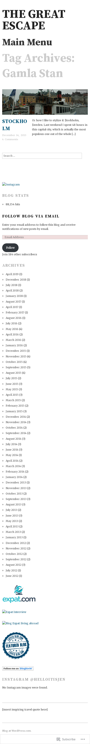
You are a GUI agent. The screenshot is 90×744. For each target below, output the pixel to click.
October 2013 (14, 493)
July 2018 (11, 285)
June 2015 (12, 383)
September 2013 (16, 499)
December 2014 (16, 416)
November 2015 (16, 356)
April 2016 (12, 334)
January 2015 (14, 411)
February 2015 (15, 405)
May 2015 (12, 389)
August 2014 (13, 438)
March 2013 (13, 532)
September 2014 (16, 433)
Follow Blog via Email (30, 216)
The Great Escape (33, 20)
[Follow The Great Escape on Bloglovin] (18, 668)
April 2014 (12, 460)
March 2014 (13, 466)
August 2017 (13, 301)
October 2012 (14, 553)
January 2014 (14, 477)
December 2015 (16, 350)
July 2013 (11, 510)
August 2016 (14, 318)
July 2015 (11, 378)
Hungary (82, 91)
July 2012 (11, 570)
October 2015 (14, 362)
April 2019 (12, 274)
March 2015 (13, 400)
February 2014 (15, 471)
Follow (10, 247)
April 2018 (12, 290)
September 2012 (16, 559)
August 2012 (13, 564)
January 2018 (14, 296)
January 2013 (14, 537)
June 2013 (12, 515)
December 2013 (16, 482)
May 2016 (12, 329)
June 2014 (12, 449)
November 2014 (16, 422)
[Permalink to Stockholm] (45, 103)
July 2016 (11, 323)
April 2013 (12, 526)
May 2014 (12, 455)
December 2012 (16, 543)
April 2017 (12, 307)
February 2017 (15, 312)
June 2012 (12, 575)
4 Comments (10, 139)
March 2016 (13, 340)
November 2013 (16, 488)
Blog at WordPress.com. (16, 730)
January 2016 (14, 345)
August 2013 (13, 504)
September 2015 (16, 367)
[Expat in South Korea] (19, 593)
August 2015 (13, 372)
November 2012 (16, 548)
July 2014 (11, 444)
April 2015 (12, 394)
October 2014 (14, 427)
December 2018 (16, 279)
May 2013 (12, 521)
